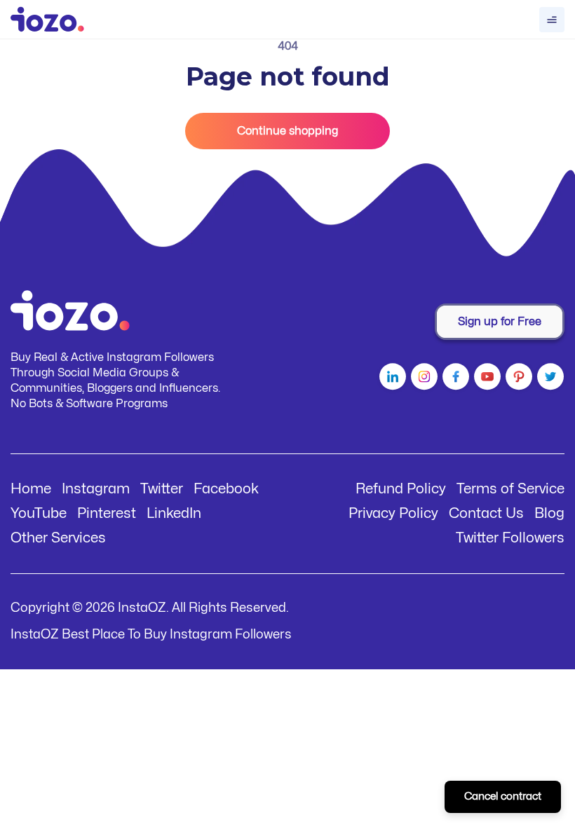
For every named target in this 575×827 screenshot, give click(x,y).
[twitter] (548, 379)
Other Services (58, 538)
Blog (549, 513)
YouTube (39, 513)
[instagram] (422, 379)
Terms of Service (510, 488)
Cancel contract (502, 796)
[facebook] (454, 379)
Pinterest (106, 513)
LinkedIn (174, 513)
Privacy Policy (393, 513)
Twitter (161, 488)
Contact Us (486, 513)
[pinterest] (517, 379)
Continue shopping (287, 131)
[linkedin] (391, 379)
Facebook (226, 488)
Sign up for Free (499, 321)
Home (31, 488)
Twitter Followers (510, 538)
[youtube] (485, 379)
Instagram (96, 488)
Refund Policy (401, 488)
